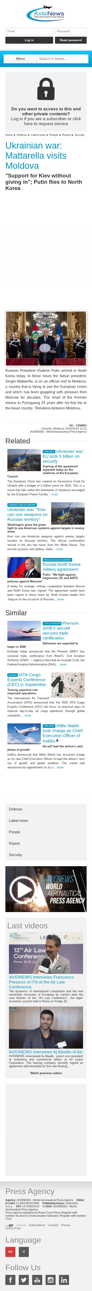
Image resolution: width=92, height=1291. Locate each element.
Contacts (53, 1225)
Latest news (38, 135)
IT (24, 1251)
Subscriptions (37, 1225)
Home (9, 135)
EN (10, 1251)
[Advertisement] (46, 259)
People (54, 135)
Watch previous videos (46, 1073)
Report (66, 135)
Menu (20, 59)
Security (79, 135)
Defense (22, 135)
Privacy (65, 1225)
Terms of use (13, 1228)
